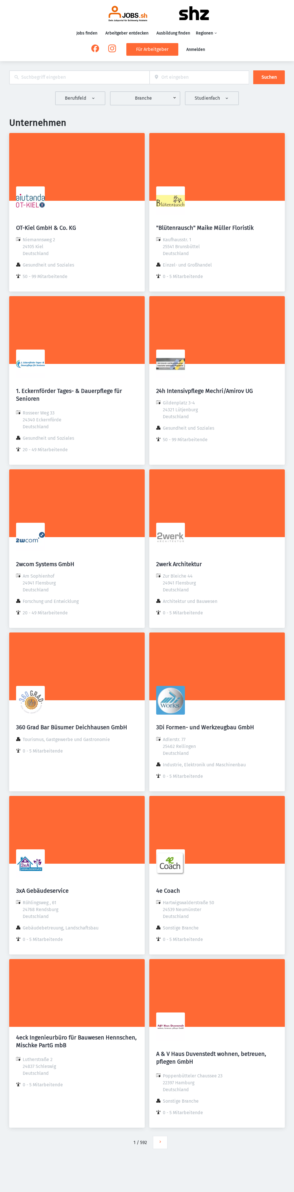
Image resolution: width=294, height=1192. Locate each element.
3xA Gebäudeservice (42, 890)
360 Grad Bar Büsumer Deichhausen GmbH (71, 727)
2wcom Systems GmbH (45, 564)
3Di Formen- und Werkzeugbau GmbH (205, 727)
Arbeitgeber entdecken (126, 33)
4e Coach (168, 890)
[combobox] (79, 77)
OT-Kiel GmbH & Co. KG (46, 227)
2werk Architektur (179, 564)
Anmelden (195, 49)
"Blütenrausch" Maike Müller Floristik (205, 227)
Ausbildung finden (173, 33)
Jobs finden (86, 33)
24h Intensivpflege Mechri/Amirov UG (204, 390)
